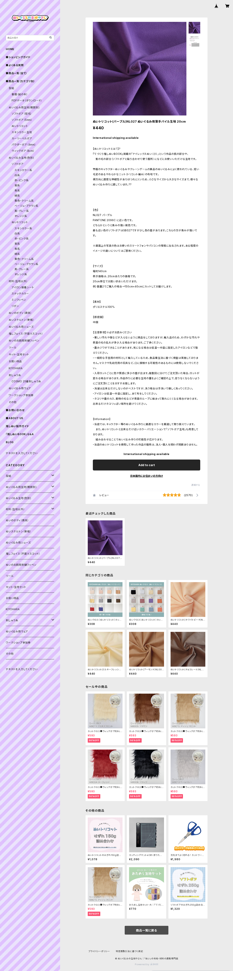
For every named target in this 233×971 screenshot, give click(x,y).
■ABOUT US (14, 418)
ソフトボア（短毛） (22, 113)
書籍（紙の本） (20, 94)
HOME (10, 49)
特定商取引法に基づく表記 (129, 951)
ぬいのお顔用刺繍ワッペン (24, 340)
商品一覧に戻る (146, 930)
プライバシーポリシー (99, 951)
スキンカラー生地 (22, 132)
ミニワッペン (19, 299)
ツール (12, 347)
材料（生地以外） (18, 281)
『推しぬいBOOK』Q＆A (20, 434)
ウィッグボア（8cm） (23, 150)
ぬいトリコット (20, 125)
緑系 (17, 195)
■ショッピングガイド (18, 57)
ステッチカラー (20, 293)
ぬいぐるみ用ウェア (20, 388)
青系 (17, 190)
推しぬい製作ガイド (17, 426)
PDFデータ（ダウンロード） (27, 100)
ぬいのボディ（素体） (20, 312)
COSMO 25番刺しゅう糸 (26, 381)
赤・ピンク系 (22, 180)
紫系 (17, 185)
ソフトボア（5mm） (22, 119)
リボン (15, 305)
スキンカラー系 (23, 170)
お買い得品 (15, 361)
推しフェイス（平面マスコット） (26, 333)
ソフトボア (18, 163)
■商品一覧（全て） (16, 73)
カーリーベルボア (22, 138)
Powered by (142, 964)
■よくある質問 (15, 65)
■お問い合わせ (15, 410)
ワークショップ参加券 (21, 395)
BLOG (10, 442)
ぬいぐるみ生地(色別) (21, 157)
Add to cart (146, 465)
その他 (12, 402)
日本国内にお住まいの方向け (146, 475)
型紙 (11, 88)
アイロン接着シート (23, 287)
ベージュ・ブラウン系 (26, 205)
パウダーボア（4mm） (24, 144)
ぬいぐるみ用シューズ (21, 326)
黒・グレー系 (22, 210)
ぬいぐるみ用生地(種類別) (24, 107)
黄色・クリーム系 (24, 200)
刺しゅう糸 (15, 375)
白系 (17, 175)
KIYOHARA (15, 368)
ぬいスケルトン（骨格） (21, 319)
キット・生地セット (19, 354)
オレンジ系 (21, 215)
